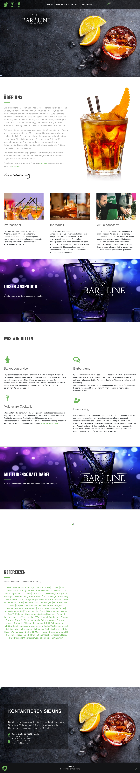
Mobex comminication (52, 638)
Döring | (24, 590)
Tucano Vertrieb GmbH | (35, 611)
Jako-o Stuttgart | (15, 623)
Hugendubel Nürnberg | (36, 614)
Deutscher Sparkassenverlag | (28, 638)
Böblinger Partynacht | (34, 623)
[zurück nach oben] (136, 769)
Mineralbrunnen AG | (14, 611)
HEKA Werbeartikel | (15, 599)
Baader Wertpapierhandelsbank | (21, 608)
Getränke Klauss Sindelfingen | (38, 602)
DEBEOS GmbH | (44, 587)
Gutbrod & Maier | (33, 632)
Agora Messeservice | (22, 593)
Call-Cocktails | (12, 629)
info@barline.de (23, 743)
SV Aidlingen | (41, 617)
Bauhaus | (52, 614)
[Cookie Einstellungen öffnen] (4, 768)
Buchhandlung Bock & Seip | (28, 596)
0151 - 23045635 (24, 738)
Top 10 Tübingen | (16, 614)
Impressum (64, 769)
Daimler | (56, 587)
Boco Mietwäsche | (45, 590)
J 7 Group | (37, 593)
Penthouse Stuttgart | (53, 605)
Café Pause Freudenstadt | (18, 635)
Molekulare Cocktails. (49, 423)
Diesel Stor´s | (13, 590)
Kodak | (32, 590)
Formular (43, 163)
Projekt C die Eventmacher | (29, 605)
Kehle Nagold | (27, 629)
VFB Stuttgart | (12, 626)
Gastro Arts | (57, 629)
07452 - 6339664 (22, 741)
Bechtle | (58, 590)
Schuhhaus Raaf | (42, 629)
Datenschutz (75, 769)
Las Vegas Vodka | (26, 617)
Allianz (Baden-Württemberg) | (21, 587)
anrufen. (16, 166)
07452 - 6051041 (22, 736)
